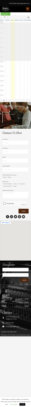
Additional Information (8, 190)
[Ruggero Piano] (6, 8)
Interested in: (5, 181)
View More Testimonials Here (19, 125)
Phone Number (6, 166)
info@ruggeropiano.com (23, 3)
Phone (9, 177)
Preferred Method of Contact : (9, 175)
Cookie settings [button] (13, 404)
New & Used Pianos (8, 183)
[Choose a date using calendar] (4, 17)
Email (3, 157)
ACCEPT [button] (22, 404)
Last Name (5, 148)
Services (16, 183)
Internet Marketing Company (23, 335)
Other (15, 186)
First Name (5, 139)
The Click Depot (11, 335)
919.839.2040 (12, 3)
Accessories (22, 183)
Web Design (3, 335)
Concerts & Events (8, 186)
